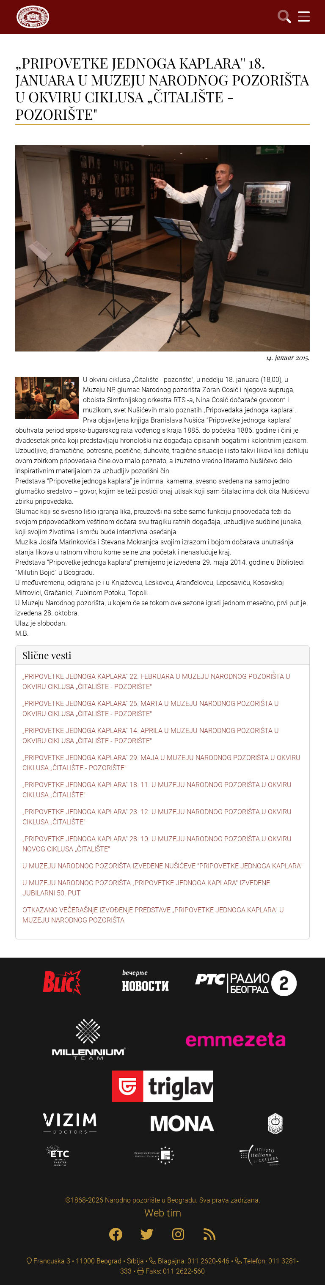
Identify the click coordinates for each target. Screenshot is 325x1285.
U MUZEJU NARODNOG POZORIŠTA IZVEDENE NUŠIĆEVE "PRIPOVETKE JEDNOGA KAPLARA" (162, 866)
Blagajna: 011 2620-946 (192, 1261)
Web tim (162, 1213)
